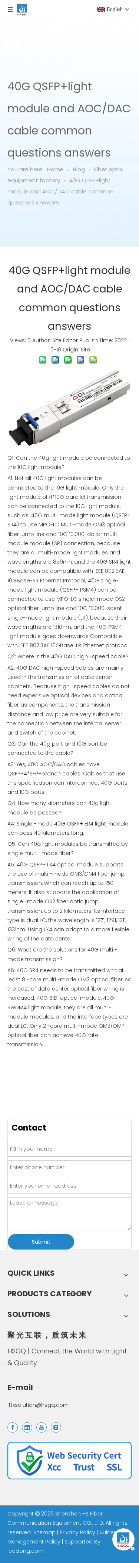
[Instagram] (56, 1427)
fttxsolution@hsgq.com (38, 1405)
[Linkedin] (27, 1427)
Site (85, 349)
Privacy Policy (77, 1532)
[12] (69, 1460)
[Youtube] (41, 1427)
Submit (41, 1241)
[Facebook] (12, 1427)
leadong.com (25, 1551)
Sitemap (44, 1532)
